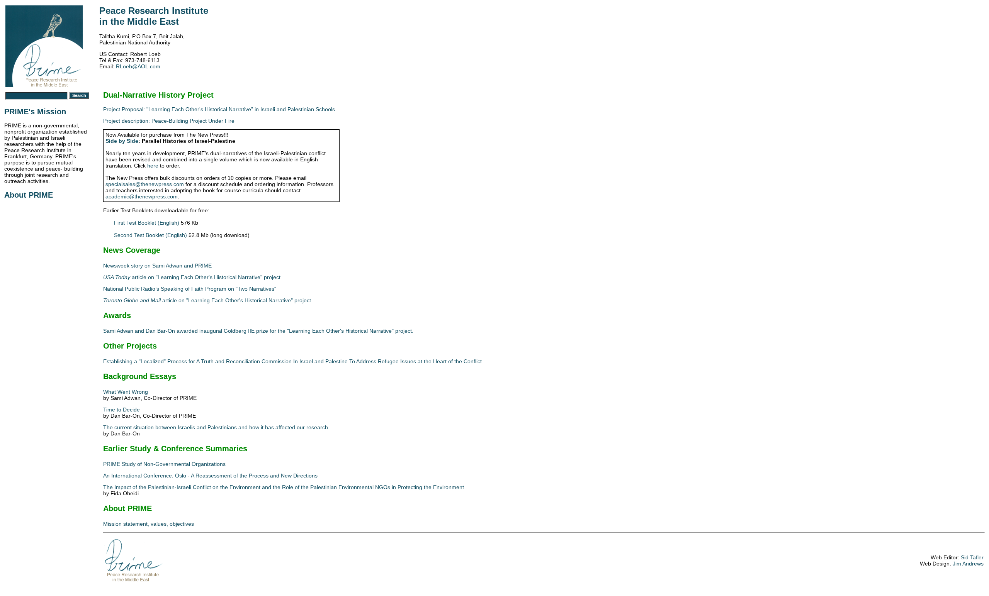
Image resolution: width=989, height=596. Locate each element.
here (152, 166)
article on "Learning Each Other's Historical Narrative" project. (192, 277)
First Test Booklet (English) (146, 223)
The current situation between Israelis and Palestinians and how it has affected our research (215, 427)
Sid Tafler (972, 557)
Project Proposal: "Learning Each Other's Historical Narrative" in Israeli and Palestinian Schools (219, 109)
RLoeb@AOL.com (138, 66)
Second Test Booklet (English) (150, 235)
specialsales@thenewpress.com (144, 184)
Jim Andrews (968, 563)
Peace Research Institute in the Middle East (153, 16)
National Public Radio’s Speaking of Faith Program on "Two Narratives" (189, 289)
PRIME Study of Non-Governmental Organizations (164, 464)
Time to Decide (121, 409)
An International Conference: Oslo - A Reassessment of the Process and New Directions (210, 475)
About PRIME (28, 195)
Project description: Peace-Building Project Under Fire (169, 121)
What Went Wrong (125, 392)
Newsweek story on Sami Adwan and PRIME (157, 265)
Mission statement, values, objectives (148, 524)
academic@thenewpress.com (141, 196)
